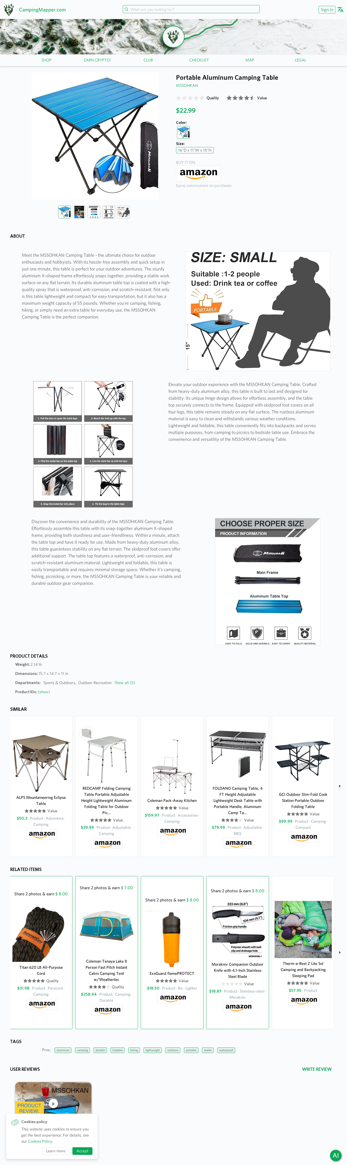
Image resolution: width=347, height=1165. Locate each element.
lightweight (153, 1050)
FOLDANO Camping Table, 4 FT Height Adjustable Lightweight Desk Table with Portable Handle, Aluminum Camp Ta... (237, 800)
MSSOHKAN (187, 85)
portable (191, 1050)
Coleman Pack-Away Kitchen (172, 800)
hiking (134, 1050)
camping (82, 1050)
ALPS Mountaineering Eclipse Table (41, 800)
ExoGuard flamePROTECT (172, 973)
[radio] (178, 98)
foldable (118, 1050)
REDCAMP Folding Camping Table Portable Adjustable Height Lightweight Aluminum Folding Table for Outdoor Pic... (106, 800)
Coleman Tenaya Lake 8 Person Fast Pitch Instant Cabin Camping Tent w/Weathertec (106, 970)
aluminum (63, 1050)
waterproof (226, 1050)
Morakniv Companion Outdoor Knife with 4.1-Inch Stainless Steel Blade (237, 970)
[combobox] (191, 10)
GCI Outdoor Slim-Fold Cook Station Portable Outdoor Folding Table (303, 800)
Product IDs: (32, 691)
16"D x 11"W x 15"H (194, 150)
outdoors (172, 1050)
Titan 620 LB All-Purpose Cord (41, 970)
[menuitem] (326, 10)
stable (208, 1050)
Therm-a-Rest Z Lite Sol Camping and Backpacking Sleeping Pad (303, 969)
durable (100, 1050)
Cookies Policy (40, 1141)
